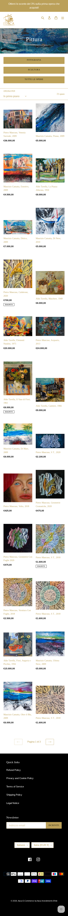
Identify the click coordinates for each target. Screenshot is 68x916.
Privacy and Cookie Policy (20, 778)
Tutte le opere (34, 79)
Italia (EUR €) (41, 845)
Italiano (21, 845)
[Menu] (62, 17)
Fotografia (34, 60)
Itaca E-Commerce (26, 901)
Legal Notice (12, 803)
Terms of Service (15, 786)
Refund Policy (13, 770)
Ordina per (9, 91)
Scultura (34, 69)
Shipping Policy (14, 794)
